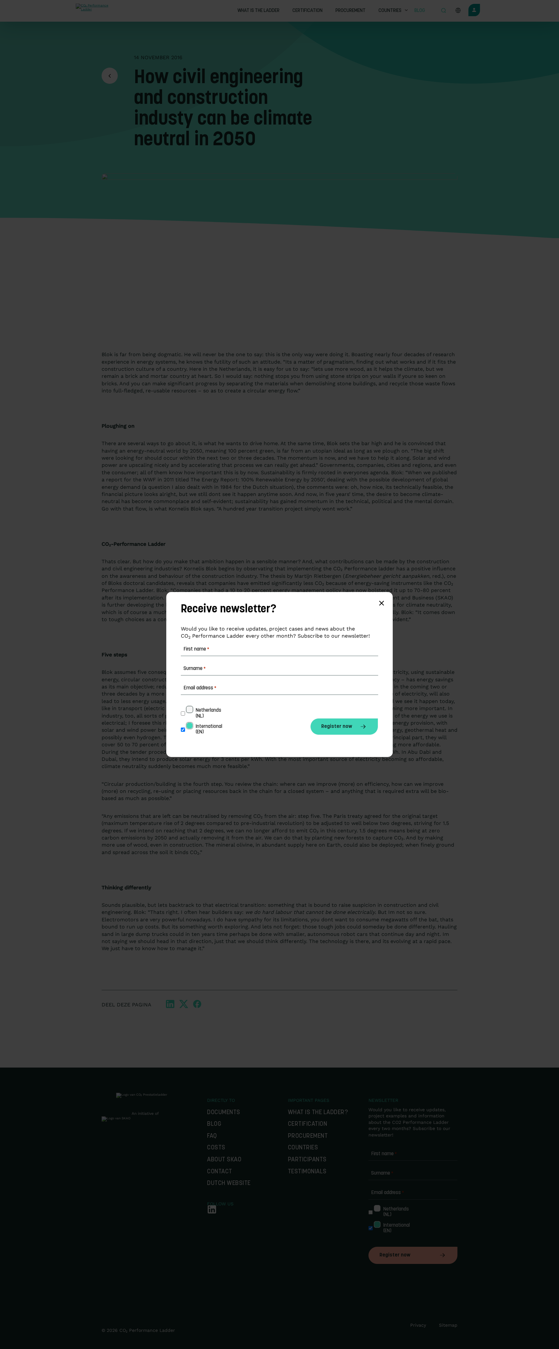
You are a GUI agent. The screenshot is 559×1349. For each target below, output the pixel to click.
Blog (214, 1124)
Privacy (418, 1325)
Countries (303, 1148)
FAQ (212, 1136)
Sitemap (448, 1325)
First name (384, 1154)
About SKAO (224, 1160)
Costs (216, 1148)
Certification (307, 1124)
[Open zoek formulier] (443, 11)
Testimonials (307, 1172)
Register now (394, 1255)
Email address (387, 1192)
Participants (307, 1160)
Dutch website (229, 1183)
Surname (382, 1173)
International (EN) (393, 1228)
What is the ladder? (318, 1113)
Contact (219, 1172)
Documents (223, 1113)
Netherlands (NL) (393, 1212)
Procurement (308, 1136)
